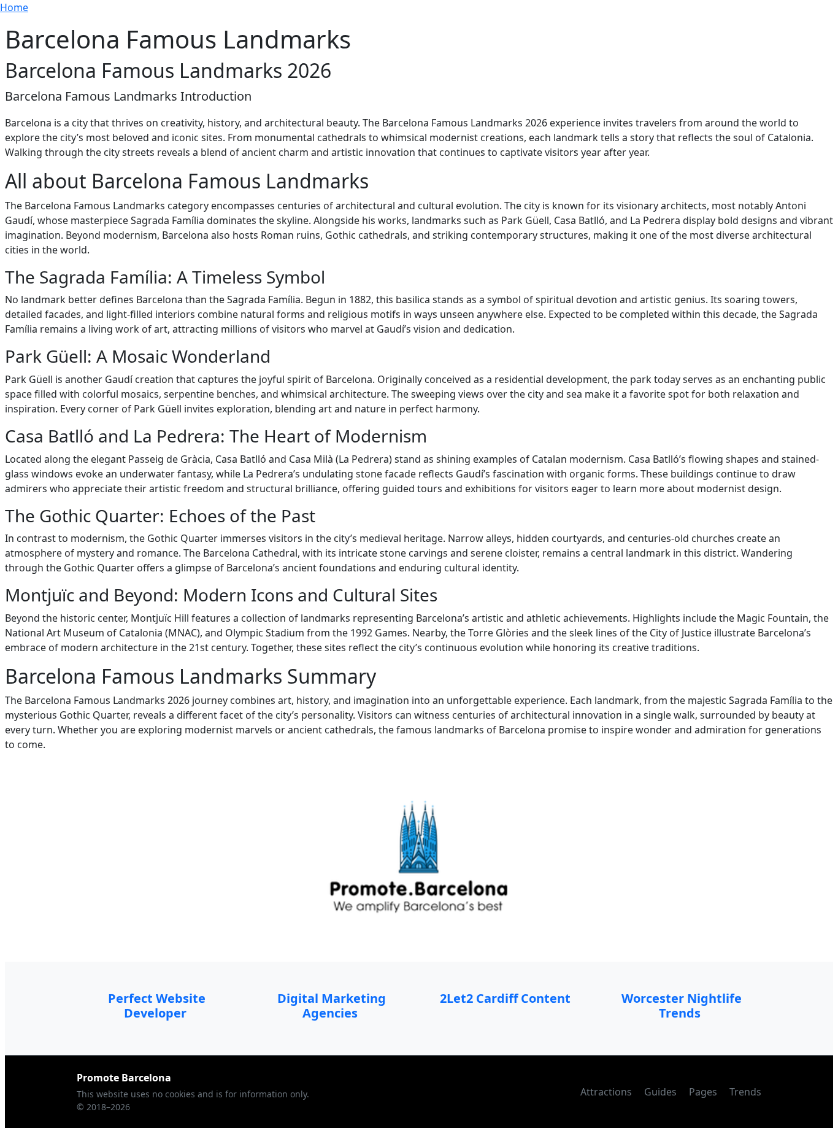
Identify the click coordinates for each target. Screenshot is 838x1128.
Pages (704, 1092)
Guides (661, 1092)
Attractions (607, 1092)
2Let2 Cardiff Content (507, 998)
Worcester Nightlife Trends (681, 1006)
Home (14, 7)
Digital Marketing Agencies (331, 1006)
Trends (745, 1092)
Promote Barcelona (124, 1077)
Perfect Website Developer (157, 1006)
